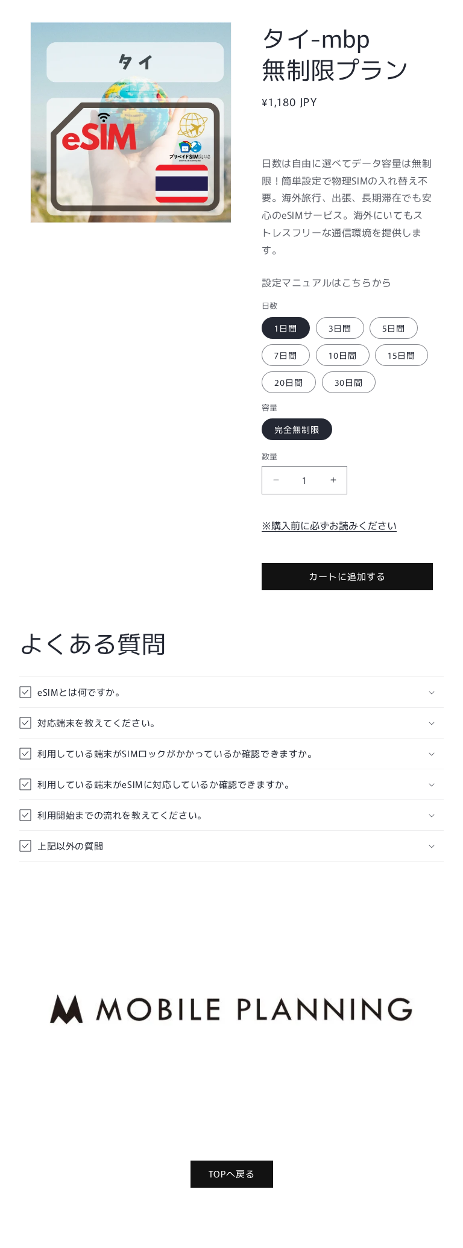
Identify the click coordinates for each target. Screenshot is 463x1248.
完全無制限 (297, 429)
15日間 (401, 355)
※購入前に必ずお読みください (329, 525)
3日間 (340, 328)
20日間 (288, 382)
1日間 (285, 328)
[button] (231, 692)
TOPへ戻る (232, 1173)
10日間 (343, 355)
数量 (270, 456)
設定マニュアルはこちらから (327, 282)
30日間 (349, 382)
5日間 (393, 328)
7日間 (285, 355)
